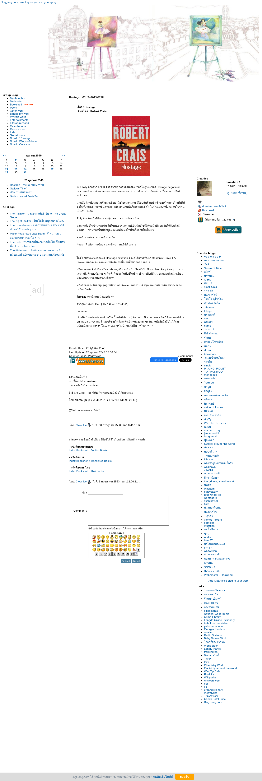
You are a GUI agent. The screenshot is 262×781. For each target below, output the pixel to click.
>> (63, 155)
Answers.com (212, 680)
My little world (18, 116)
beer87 (208, 540)
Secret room (17, 135)
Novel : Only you (20, 144)
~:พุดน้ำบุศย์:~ (212, 455)
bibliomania (211, 610)
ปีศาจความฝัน (212, 571)
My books (16, 101)
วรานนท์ (209, 329)
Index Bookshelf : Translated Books (90, 460)
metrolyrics (210, 692)
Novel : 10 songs (20, 138)
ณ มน (207, 426)
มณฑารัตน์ (210, 294)
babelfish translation (216, 623)
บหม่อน (209, 382)
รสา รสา (209, 290)
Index (13, 132)
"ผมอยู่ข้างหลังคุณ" (215, 357)
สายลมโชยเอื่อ (213, 341)
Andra (207, 537)
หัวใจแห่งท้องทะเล (215, 544)
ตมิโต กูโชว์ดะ (213, 298)
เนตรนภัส (210, 378)
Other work (16, 110)
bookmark (210, 354)
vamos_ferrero (213, 519)
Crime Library (212, 616)
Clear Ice (81, 425)
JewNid (208, 469)
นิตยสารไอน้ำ (212, 655)
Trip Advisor (211, 695)
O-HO (207, 279)
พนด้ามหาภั (212, 415)
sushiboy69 (211, 500)
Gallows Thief (18, 188)
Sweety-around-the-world (219, 443)
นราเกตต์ (209, 314)
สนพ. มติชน (211, 602)
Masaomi (209, 488)
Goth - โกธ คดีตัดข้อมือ (24, 196)
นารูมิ (207, 386)
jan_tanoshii (211, 433)
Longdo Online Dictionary (219, 619)
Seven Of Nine (213, 268)
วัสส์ (206, 264)
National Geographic (216, 613)
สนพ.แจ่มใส (211, 594)
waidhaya (210, 466)
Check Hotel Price (215, 698)
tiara (206, 503)
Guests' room (18, 129)
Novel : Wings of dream (24, 141)
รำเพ (207, 337)
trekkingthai (211, 651)
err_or (208, 547)
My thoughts (17, 98)
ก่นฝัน (208, 562)
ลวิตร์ (207, 271)
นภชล (207, 484)
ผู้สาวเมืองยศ (211, 477)
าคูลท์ (208, 391)
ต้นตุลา (208, 447)
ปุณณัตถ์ (209, 440)
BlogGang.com (213, 702)
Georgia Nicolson (214, 629)
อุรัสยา (208, 399)
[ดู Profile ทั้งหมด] (237, 192)
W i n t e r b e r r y (215, 423)
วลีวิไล (208, 361)
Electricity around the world (220, 668)
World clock (211, 645)
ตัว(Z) (207, 419)
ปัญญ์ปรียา (210, 511)
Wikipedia (210, 677)
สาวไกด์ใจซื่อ (212, 303)
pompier (209, 522)
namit (207, 325)
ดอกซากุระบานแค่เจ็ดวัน (218, 463)
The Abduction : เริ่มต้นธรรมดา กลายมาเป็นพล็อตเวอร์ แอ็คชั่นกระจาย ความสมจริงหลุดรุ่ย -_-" (37, 254)
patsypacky (211, 491)
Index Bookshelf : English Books (88, 450)
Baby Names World (215, 638)
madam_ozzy (212, 430)
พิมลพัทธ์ (209, 403)
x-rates (208, 632)
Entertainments (19, 119)
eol (206, 683)
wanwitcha (210, 550)
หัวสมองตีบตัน (212, 507)
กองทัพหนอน (211, 607)
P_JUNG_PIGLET (215, 368)
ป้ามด (207, 350)
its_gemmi (210, 436)
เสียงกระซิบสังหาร (21, 192)
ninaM (208, 365)
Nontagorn (210, 497)
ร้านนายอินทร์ (212, 598)
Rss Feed (208, 210)
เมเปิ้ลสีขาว (211, 529)
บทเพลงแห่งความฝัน (216, 395)
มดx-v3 (208, 410)
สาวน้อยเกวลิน (213, 554)
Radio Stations (213, 635)
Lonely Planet (212, 648)
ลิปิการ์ (208, 283)
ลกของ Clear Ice (214, 590)
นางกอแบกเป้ (212, 473)
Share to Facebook (164, 359)
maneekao (210, 374)
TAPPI (208, 659)
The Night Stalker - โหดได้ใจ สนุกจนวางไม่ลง (37, 220)
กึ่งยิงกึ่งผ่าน (211, 333)
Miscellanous (18, 126)
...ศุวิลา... (209, 516)
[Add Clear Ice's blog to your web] (228, 580)
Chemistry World (214, 665)
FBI (206, 686)
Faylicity (209, 674)
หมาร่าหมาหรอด (214, 260)
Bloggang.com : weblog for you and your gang (29, 2)
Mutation (209, 525)
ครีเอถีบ (208, 321)
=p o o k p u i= (212, 256)
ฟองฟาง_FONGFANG (217, 558)
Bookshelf (16, 104)
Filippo (208, 311)
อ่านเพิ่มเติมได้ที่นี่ (162, 776)
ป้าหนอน (209, 275)
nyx (206, 318)
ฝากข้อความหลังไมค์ (214, 206)
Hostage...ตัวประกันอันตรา (27, 184)
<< (4, 155)
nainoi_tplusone (213, 407)
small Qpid (210, 286)
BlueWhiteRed (212, 494)
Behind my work (19, 113)
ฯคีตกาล (209, 307)
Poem (13, 107)
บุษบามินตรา (211, 451)
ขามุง (207, 533)
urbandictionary (213, 689)
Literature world (19, 122)
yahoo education (214, 626)
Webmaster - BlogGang (218, 574)
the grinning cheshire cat (219, 481)
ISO (206, 662)
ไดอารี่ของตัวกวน (214, 642)
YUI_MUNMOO (213, 371)
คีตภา (207, 346)
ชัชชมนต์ (209, 567)
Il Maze (208, 459)
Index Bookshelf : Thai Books (86, 471)
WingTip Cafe (212, 671)
